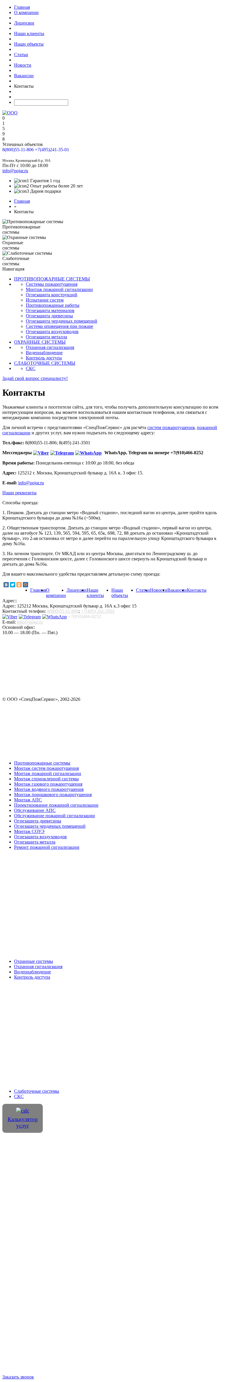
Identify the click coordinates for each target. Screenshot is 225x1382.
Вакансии (24, 75)
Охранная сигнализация (38, 966)
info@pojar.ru (31, 482)
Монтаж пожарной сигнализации (59, 289)
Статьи (21, 54)
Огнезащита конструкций (51, 294)
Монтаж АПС (28, 799)
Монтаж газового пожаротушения (48, 784)
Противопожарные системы (42, 762)
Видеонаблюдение (32, 971)
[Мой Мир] (25, 584)
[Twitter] (12, 584)
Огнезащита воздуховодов (52, 331)
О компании (26, 12)
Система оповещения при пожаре (59, 326)
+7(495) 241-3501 (98, 611)
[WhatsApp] (89, 452)
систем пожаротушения (171, 427)
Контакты (197, 590)
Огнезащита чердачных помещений (61, 321)
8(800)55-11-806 (18, 149)
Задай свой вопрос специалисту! (35, 378)
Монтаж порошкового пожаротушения (53, 794)
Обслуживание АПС (35, 810)
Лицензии (24, 22)
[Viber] (41, 452)
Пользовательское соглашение (91, 1145)
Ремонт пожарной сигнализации (46, 847)
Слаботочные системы (36, 1091)
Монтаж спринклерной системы (46, 778)
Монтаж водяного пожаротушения (48, 789)
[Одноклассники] (19, 584)
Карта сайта (169, 1145)
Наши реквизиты (19, 492)
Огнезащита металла (46, 336)
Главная (22, 7)
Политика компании (143, 1145)
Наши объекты (29, 44)
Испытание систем (45, 299)
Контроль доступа (32, 977)
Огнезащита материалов (50, 310)
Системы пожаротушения (51, 284)
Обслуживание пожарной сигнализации (54, 815)
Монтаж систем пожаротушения (46, 768)
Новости (22, 65)
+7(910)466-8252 (84, 616)
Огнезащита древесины (49, 315)
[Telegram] (62, 452)
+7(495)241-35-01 (52, 149)
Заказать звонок (18, 154)
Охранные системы (33, 961)
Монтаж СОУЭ (29, 831)
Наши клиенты (29, 33)
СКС (19, 1096)
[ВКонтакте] (6, 584)
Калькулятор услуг (23, 1122)
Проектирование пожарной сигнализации (56, 805)
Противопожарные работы (52, 305)
